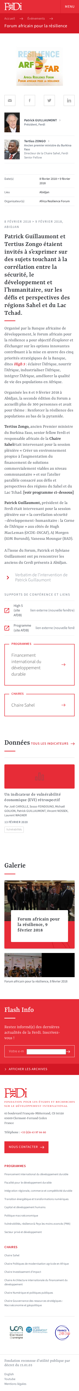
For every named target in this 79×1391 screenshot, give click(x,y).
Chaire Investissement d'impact (22, 1272)
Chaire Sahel (23, 705)
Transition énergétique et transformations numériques (36, 1199)
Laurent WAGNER (15, 815)
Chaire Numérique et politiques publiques (28, 1293)
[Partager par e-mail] (9, 100)
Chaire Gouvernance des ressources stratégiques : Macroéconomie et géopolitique (33, 1303)
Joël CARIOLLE (18, 806)
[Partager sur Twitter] (49, 100)
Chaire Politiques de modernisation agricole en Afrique (36, 1264)
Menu (70, 6)
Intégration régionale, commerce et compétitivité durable (38, 1191)
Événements (36, 18)
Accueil (9, 18)
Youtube (9, 1379)
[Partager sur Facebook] (29, 100)
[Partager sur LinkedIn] (69, 100)
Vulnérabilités (14, 829)
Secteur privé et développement (23, 1232)
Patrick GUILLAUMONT (31, 811)
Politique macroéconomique (21, 1216)
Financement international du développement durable (26, 664)
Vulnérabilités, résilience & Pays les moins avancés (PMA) (37, 1224)
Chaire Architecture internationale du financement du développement (36, 1282)
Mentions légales (15, 1384)
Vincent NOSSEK (57, 811)
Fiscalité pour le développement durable (28, 1183)
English (9, 1374)
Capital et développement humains (24, 1207)
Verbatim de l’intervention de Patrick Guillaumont (41, 577)
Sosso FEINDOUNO (42, 806)
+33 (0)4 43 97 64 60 (33, 1132)
